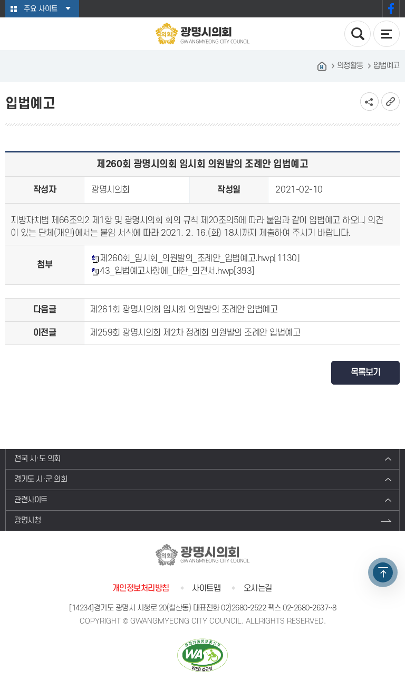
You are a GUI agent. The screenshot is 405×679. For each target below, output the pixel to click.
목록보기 (365, 372)
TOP (383, 572)
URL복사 (390, 101)
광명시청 (27, 520)
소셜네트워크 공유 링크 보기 (369, 101)
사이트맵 (206, 588)
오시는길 (258, 588)
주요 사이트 (40, 9)
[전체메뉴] (386, 34)
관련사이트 (30, 499)
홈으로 (322, 66)
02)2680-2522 (243, 608)
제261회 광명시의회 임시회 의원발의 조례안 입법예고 (183, 309)
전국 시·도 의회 (37, 458)
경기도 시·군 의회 (40, 479)
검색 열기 (357, 34)
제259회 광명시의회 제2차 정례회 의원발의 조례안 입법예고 (195, 333)
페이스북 (391, 8)
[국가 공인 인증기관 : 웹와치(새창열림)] (202, 655)
